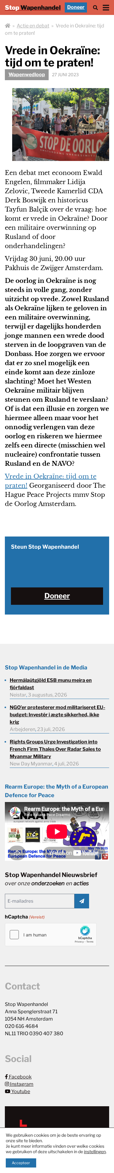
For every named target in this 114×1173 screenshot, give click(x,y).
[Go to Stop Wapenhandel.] (7, 26)
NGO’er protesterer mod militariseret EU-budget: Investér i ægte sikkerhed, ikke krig (57, 714)
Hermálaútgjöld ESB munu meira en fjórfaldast (51, 683)
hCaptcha (25, 917)
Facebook (20, 1077)
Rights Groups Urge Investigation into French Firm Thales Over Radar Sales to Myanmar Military (55, 749)
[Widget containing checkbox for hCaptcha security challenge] (51, 934)
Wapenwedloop (27, 74)
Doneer (76, 7)
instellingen (95, 1151)
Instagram (21, 1084)
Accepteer (21, 1163)
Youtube (20, 1091)
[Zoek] (95, 7)
